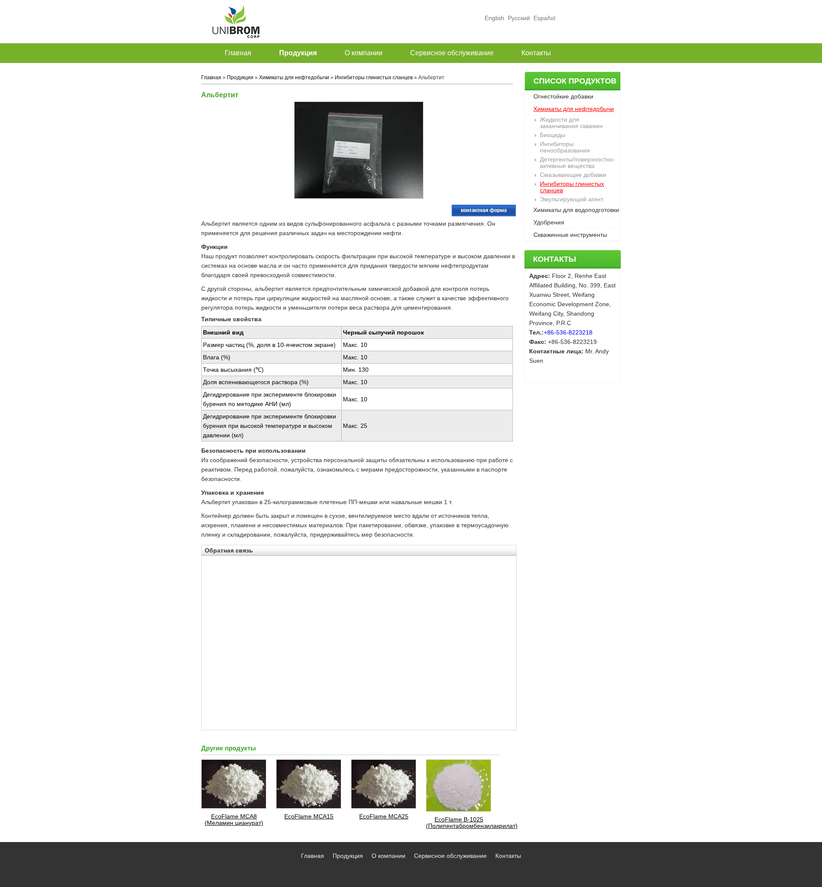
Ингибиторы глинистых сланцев (572, 187)
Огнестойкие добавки (563, 96)
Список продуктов (574, 81)
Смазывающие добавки (573, 174)
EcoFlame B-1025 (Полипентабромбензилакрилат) (458, 822)
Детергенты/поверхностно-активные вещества (577, 162)
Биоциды (552, 134)
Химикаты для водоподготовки (576, 209)
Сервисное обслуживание (450, 855)
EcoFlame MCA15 (309, 816)
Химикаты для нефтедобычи (573, 108)
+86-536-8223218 (568, 332)
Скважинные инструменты (570, 234)
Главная (211, 78)
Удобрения (548, 222)
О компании (388, 855)
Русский (519, 18)
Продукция (240, 78)
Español (543, 18)
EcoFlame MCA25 (383, 816)
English (494, 18)
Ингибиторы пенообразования (565, 147)
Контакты (554, 259)
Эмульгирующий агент (571, 199)
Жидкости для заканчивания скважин (571, 122)
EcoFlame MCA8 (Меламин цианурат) (234, 819)
